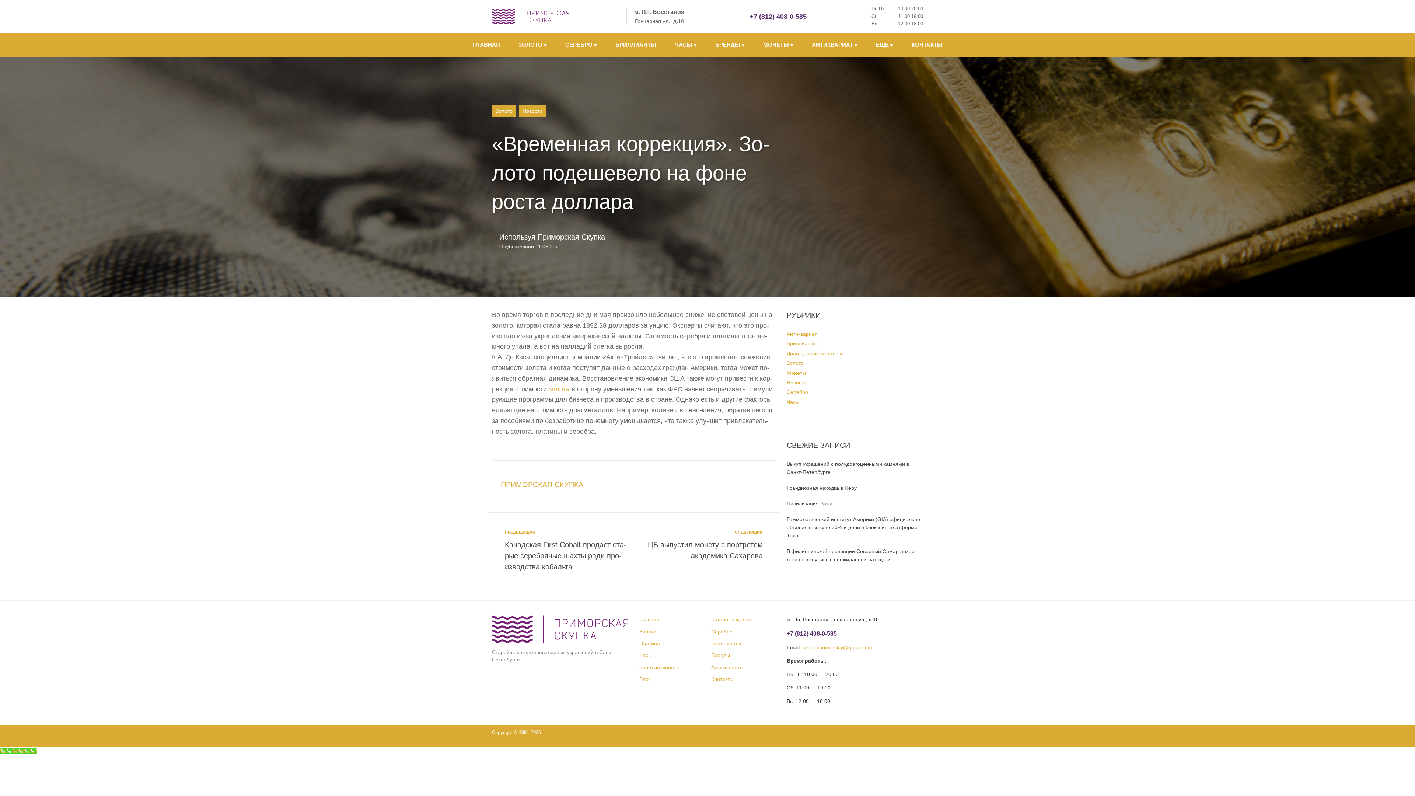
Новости (532, 111)
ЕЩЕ (884, 45)
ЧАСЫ (686, 45)
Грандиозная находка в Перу (822, 488)
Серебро (797, 392)
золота (559, 389)
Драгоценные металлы (814, 353)
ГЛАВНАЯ (486, 45)
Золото (504, 111)
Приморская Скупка (571, 237)
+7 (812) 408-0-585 (778, 16)
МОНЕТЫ (778, 45)
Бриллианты (802, 343)
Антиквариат (802, 334)
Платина (649, 643)
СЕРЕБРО (581, 45)
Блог (644, 679)
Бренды (720, 655)
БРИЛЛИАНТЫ (635, 45)
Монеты (796, 373)
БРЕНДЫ (730, 45)
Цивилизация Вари (809, 503)
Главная (649, 619)
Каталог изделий (731, 619)
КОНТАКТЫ (927, 45)
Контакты (722, 679)
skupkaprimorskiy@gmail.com (837, 647)
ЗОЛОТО (532, 45)
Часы (793, 402)
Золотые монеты (659, 667)
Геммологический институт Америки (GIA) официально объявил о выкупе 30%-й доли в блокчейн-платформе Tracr (853, 527)
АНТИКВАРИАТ (834, 45)
